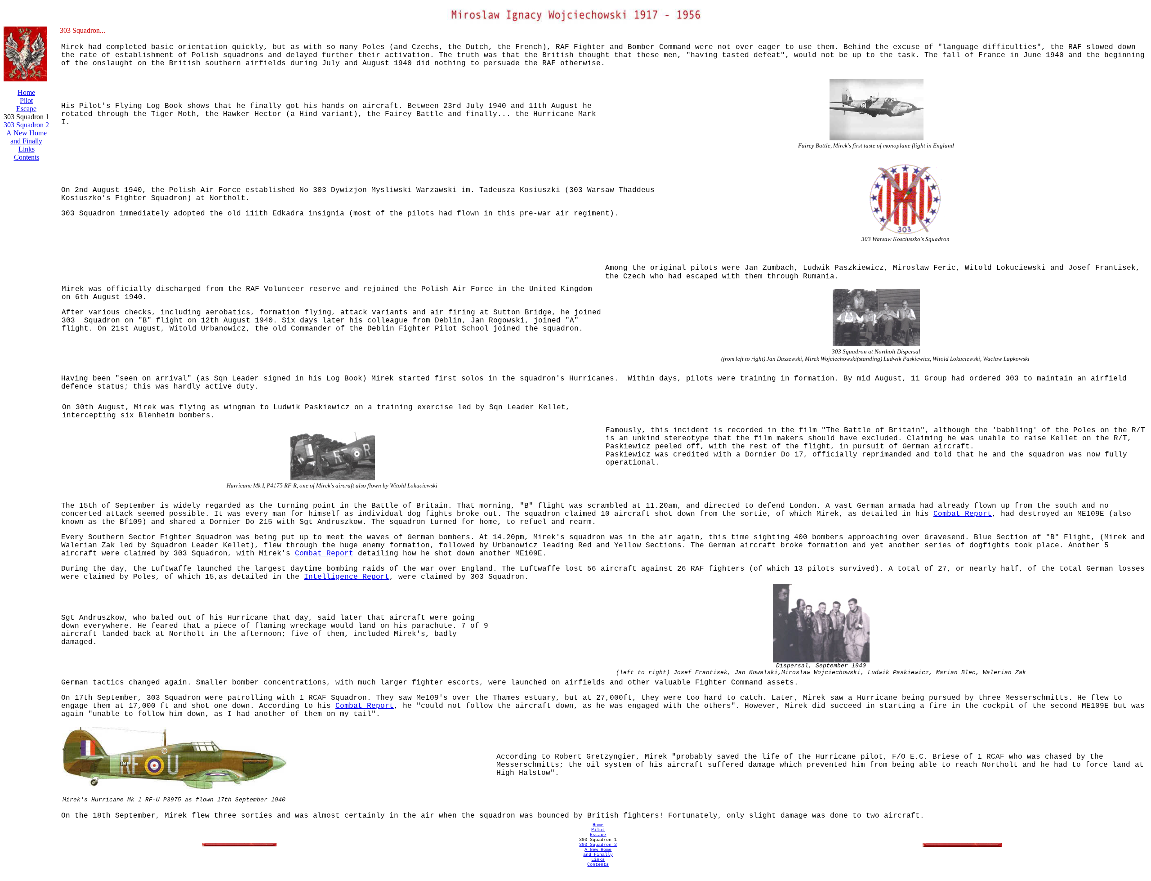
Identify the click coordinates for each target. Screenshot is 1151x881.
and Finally (26, 141)
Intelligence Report (346, 577)
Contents (26, 157)
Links (26, 149)
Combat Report (962, 514)
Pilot (26, 100)
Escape (26, 108)
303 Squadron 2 (26, 125)
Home (26, 92)
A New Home (26, 133)
